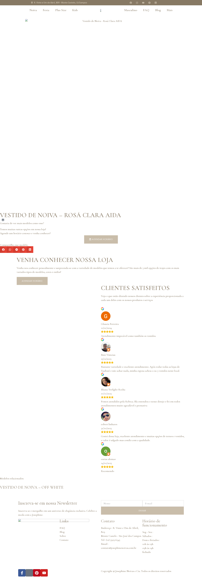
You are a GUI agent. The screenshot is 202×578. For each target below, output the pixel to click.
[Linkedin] (155, 2)
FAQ (146, 10)
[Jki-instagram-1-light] (29, 573)
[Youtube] (143, 2)
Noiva (33, 10)
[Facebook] (131, 2)
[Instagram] (137, 2)
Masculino (130, 10)
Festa (46, 10)
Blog (158, 10)
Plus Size (60, 10)
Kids (75, 10)
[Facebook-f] (22, 573)
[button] (3, 249)
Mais (170, 10)
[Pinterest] (149, 2)
